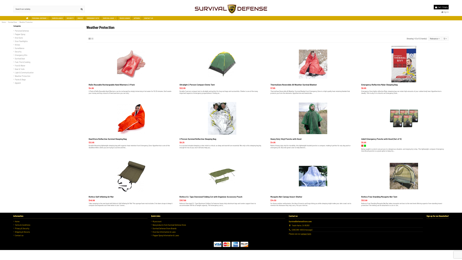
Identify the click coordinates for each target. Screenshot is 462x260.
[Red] (362, 146)
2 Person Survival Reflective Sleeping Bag (198, 139)
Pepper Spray (20, 34)
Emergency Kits (21, 55)
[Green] (365, 146)
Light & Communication (24, 72)
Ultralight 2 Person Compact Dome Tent (197, 84)
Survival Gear (20, 58)
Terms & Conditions (22, 225)
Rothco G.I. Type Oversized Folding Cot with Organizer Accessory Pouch (211, 196)
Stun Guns (19, 37)
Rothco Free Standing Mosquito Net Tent (379, 196)
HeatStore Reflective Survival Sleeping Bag (108, 139)
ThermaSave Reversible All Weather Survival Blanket (293, 84)
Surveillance (19, 48)
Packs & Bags (20, 79)
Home (17, 221)
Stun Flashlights (21, 41)
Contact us (19, 235)
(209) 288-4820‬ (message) (302, 229)
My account (157, 221)
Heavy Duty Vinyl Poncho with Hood (285, 139)
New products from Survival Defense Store (169, 225)
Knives (17, 44)
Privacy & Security (22, 228)
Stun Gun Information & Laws (164, 232)
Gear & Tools (20, 69)
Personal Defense (22, 30)
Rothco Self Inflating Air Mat (101, 196)
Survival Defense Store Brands (164, 228)
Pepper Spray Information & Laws (166, 235)
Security (18, 51)
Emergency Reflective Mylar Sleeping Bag (379, 84)
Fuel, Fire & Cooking (22, 62)
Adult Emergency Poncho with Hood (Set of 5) (381, 139)
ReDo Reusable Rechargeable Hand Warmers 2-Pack (112, 84)
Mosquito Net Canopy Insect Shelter (286, 196)
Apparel (18, 83)
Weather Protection (22, 76)
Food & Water (20, 65)
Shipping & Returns (22, 232)
